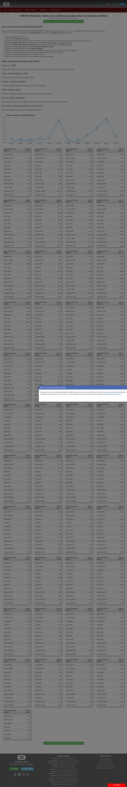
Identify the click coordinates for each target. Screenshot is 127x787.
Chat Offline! (116, 785)
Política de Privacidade (113, 394)
